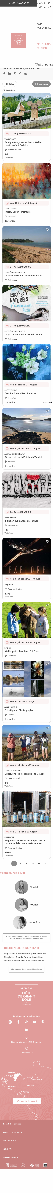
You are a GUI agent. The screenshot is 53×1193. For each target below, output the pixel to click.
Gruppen (7, 1149)
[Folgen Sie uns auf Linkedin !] (26, 1029)
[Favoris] (36, 65)
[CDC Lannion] (11, 1165)
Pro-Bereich (9, 1140)
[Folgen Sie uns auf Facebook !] (18, 1022)
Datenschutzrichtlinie (12, 1132)
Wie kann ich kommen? (27, 1101)
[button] (41, 64)
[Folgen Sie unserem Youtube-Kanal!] (35, 1022)
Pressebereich (10, 1157)
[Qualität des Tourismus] (23, 1165)
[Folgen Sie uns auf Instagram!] (10, 1022)
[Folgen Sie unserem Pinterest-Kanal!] (43, 1022)
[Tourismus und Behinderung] (45, 1165)
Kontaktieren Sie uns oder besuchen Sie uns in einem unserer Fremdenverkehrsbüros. (26, 937)
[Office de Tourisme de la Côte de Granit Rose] (18, 38)
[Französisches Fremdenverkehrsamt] (34, 1165)
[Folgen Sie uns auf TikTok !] (26, 1022)
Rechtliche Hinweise (12, 1124)
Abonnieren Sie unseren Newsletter (26, 969)
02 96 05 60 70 (26, 1052)
